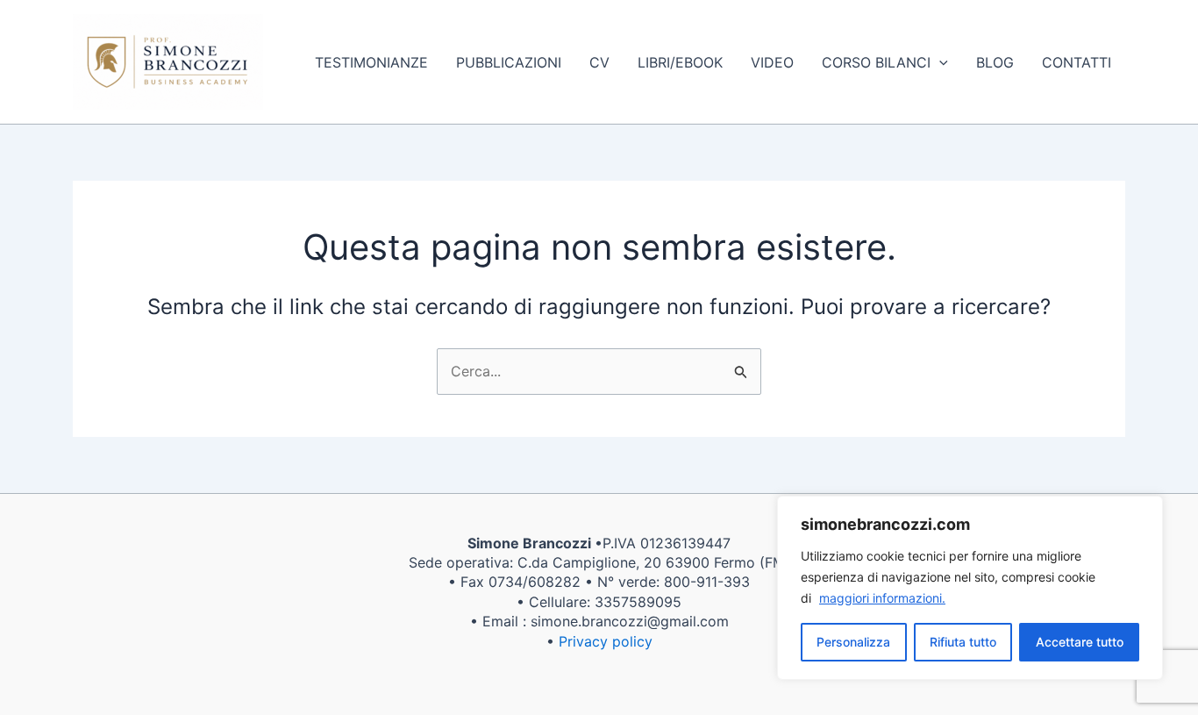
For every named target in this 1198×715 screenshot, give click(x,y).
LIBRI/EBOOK (680, 62)
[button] (939, 62)
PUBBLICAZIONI (508, 62)
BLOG (995, 62)
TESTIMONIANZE (371, 62)
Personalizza (853, 641)
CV (599, 62)
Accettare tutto (1079, 641)
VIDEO (772, 62)
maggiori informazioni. (882, 597)
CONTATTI (1076, 62)
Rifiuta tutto (963, 641)
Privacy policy (605, 641)
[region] (970, 588)
